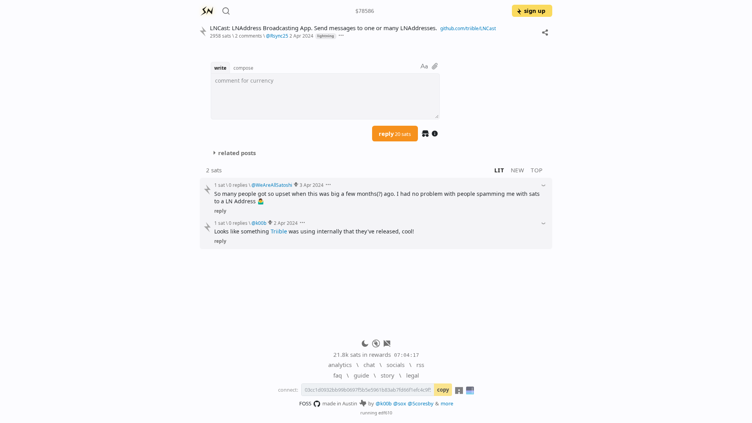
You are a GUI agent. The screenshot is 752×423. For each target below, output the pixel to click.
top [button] (537, 170)
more (447, 403)
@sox (399, 403)
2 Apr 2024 (301, 36)
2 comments (248, 36)
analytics (340, 365)
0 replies (238, 185)
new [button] (517, 170)
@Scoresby (421, 403)
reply (395, 133)
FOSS (305, 403)
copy (443, 389)
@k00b (384, 403)
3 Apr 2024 (312, 185)
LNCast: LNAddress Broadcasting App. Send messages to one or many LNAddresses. (323, 28)
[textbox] (325, 96)
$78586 (364, 11)
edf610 (385, 413)
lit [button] (499, 170)
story (387, 375)
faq (337, 375)
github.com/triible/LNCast (468, 28)
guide (361, 375)
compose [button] (243, 68)
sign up (534, 10)
